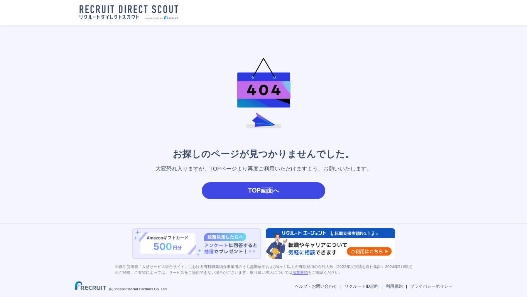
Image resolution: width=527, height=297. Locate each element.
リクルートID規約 (361, 286)
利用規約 (394, 286)
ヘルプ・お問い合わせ (316, 286)
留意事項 (300, 272)
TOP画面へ (263, 190)
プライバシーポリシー (431, 286)
